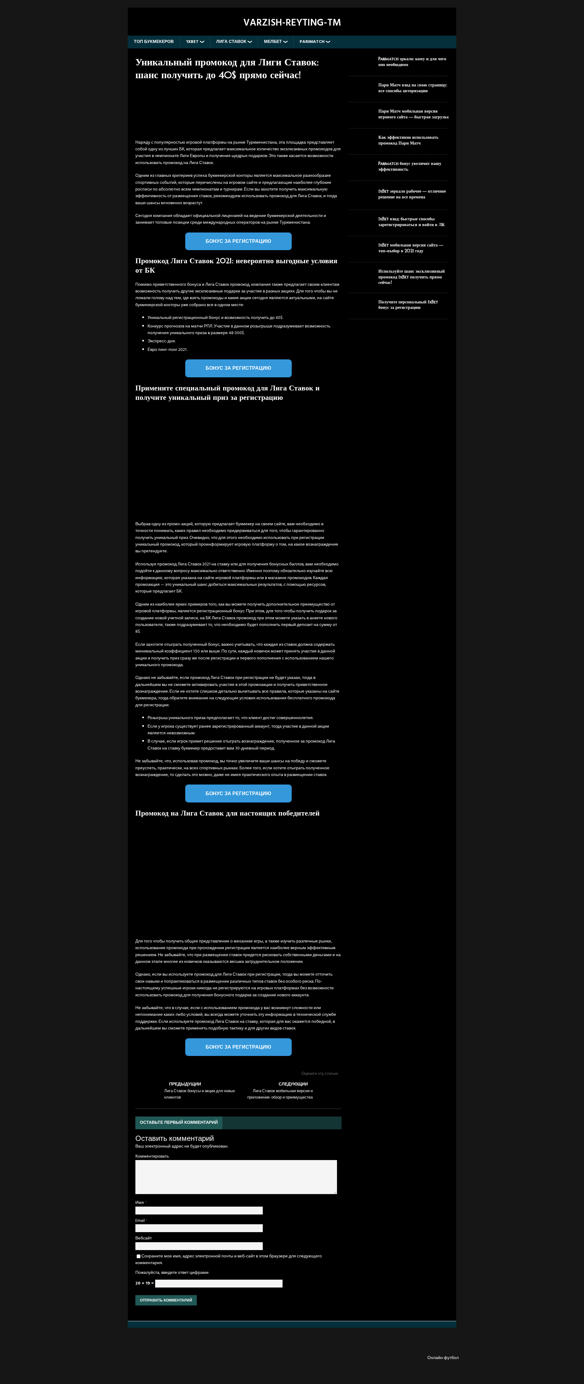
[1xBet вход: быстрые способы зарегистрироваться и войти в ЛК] (361, 226)
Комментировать (152, 1156)
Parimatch (312, 41)
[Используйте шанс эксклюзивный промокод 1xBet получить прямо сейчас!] (361, 278)
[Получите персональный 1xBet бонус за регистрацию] (361, 309)
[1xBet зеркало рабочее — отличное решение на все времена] (361, 200)
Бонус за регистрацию (238, 241)
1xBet (192, 41)
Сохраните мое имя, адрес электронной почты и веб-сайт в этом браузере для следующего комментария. (228, 1260)
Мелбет (273, 41)
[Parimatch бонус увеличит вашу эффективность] (361, 170)
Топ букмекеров (154, 41)
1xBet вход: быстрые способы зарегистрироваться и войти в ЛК (411, 221)
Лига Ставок (231, 41)
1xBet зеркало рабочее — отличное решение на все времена (412, 193)
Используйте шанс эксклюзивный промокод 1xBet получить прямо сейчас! (411, 276)
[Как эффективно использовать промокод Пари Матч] (361, 144)
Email (140, 1220)
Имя (140, 1202)
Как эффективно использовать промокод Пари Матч (408, 140)
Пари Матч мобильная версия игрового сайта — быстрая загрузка (413, 113)
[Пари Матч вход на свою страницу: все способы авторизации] (361, 92)
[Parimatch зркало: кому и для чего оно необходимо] (361, 66)
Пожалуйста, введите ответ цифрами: (172, 1272)
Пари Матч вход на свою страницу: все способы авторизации (412, 87)
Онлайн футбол (443, 1358)
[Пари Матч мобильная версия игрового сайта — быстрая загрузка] (361, 118)
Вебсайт (143, 1238)
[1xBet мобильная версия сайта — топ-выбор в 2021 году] (361, 252)
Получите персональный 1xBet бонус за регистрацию (408, 304)
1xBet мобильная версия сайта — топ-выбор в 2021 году (410, 247)
